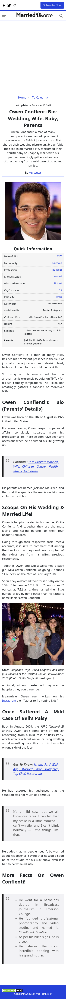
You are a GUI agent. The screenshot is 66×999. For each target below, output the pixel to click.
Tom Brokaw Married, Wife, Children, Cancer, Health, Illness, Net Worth (36, 466)
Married (58, 276)
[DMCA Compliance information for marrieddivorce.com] (33, 990)
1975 (59, 256)
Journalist (57, 269)
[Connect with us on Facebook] (4, 5)
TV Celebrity (40, 97)
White (59, 296)
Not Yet (58, 283)
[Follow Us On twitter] (9, 5)
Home (22, 97)
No (60, 289)
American (57, 262)
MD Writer (35, 172)
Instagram (9, 701)
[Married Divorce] (34, 15)
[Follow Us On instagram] (14, 5)
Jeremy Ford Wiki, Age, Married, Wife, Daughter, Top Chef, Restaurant (36, 769)
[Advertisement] (33, 53)
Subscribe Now (52, 5)
